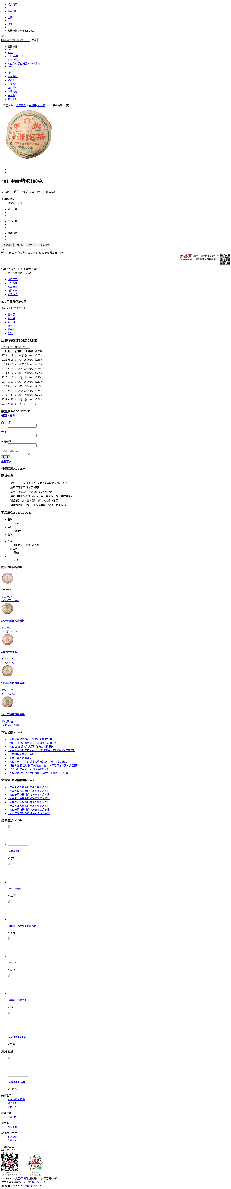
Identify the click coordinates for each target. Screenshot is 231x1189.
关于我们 (13, 99)
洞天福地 (13, 59)
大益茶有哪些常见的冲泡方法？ (25, 63)
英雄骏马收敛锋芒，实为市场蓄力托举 (30, 739)
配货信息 (13, 294)
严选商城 (7, 245)
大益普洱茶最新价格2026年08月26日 (29, 802)
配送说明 (13, 1137)
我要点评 (31, 245)
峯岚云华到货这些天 (20, 758)
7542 (10, 49)
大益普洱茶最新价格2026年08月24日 (29, 809)
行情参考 (21, 105)
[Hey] (10, 66)
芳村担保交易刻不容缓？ (22, 754)
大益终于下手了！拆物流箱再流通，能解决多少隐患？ (39, 761)
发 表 (5, 457)
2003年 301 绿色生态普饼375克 (22, 926)
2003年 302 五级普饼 (17, 1000)
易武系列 (13, 80)
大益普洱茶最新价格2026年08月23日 (29, 813)
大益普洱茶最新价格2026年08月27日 (29, 798)
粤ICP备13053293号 (31, 1186)
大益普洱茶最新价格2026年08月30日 (29, 787)
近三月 (11, 322)
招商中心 (13, 1107)
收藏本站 (13, 11)
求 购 (19, 245)
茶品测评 (44, 245)
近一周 (11, 314)
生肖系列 (13, 76)
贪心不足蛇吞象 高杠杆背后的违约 (28, 769)
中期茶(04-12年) (37, 105)
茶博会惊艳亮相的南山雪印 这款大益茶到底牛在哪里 (38, 773)
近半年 (11, 326)
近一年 (11, 329)
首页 (10, 72)
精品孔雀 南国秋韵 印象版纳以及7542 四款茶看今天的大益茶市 (43, 765)
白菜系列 (13, 87)
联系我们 (13, 1103)
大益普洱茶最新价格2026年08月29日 (29, 790)
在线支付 (13, 1140)
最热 (13, 415)
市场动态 (13, 91)
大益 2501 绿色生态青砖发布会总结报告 (30, 746)
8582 (10, 52)
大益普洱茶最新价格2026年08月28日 (29, 794)
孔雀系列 (13, 84)
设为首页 (13, 4)
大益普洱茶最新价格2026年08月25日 (29, 806)
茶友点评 (13, 287)
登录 (10, 24)
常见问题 (13, 1127)
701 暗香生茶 (13, 851)
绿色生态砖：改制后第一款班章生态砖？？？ (34, 743)
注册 (10, 17)
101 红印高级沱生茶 (17, 1037)
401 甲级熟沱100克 (16, 1082)
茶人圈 (11, 95)
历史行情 (13, 283)
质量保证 (13, 1117)
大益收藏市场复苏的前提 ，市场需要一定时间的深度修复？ (41, 750)
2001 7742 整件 (14, 889)
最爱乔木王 (37, 1182)
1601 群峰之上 (15, 56)
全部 (10, 333)
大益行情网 (21, 1178)
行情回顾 (13, 290)
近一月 (11, 318)
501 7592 (12, 963)
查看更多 (6, 461)
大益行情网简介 (16, 1099)
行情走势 (13, 279)
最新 (4, 415)
